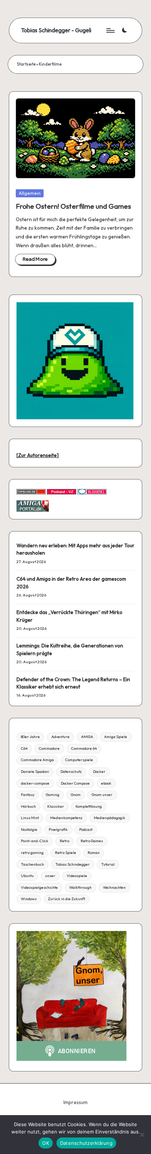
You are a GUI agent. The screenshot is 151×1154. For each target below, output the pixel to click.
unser (50, 875)
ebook (106, 783)
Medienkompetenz (66, 817)
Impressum (75, 1102)
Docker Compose (75, 783)
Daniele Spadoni (35, 771)
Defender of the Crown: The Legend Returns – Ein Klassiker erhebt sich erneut (73, 683)
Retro (64, 841)
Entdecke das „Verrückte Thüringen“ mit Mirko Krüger (69, 616)
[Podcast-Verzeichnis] (61, 490)
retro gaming (32, 852)
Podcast (85, 829)
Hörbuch (28, 806)
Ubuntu (27, 875)
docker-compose (35, 783)
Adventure (60, 736)
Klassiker (55, 806)
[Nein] (142, 1134)
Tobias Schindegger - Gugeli (56, 30)
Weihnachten (114, 887)
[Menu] (110, 30)
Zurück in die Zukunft (66, 898)
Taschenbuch (32, 864)
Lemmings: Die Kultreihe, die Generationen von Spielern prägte (69, 649)
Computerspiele (79, 759)
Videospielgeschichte (39, 887)
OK (45, 1143)
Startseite (26, 64)
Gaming (52, 794)
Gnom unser (102, 794)
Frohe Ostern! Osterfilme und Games (73, 206)
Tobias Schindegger (72, 864)
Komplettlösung (89, 806)
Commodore (49, 748)
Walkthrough (80, 887)
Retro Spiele (65, 852)
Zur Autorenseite (37, 455)
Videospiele (77, 875)
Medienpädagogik (109, 817)
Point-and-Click (34, 841)
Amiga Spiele (115, 736)
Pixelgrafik (58, 829)
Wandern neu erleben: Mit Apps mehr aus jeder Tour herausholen (75, 549)
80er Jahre (30, 736)
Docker (99, 771)
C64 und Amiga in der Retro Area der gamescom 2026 (71, 582)
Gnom (76, 794)
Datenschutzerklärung (86, 1143)
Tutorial (108, 864)
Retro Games (92, 841)
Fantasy (27, 794)
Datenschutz (71, 771)
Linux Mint (30, 817)
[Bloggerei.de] (92, 490)
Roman (94, 852)
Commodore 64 (84, 748)
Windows (29, 898)
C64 (24, 748)
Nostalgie (29, 829)
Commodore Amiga (37, 759)
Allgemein (30, 193)
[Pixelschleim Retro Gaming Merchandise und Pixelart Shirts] (74, 360)
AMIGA (87, 736)
